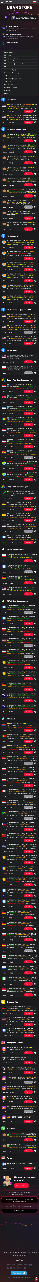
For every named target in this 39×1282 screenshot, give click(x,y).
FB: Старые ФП (9, 61)
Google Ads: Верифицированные (14, 70)
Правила (23, 1253)
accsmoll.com (27, 1277)
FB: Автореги (8, 67)
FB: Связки (7, 55)
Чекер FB (34, 1253)
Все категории (8, 52)
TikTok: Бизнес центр (10, 76)
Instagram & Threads (10, 87)
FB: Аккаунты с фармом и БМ (13, 64)
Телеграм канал (12, 42)
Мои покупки (21, 1255)
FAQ (28, 1253)
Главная (5, 1253)
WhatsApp (7, 90)
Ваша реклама (14, 1253)
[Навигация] (2, 2)
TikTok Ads (7, 81)
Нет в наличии (28, 207)
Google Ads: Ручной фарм (12, 73)
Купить (28, 111)
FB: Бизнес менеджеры (11, 58)
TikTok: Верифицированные (12, 79)
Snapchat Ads (8, 84)
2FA (14, 1255)
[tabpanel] (19, 18)
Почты (6, 93)
